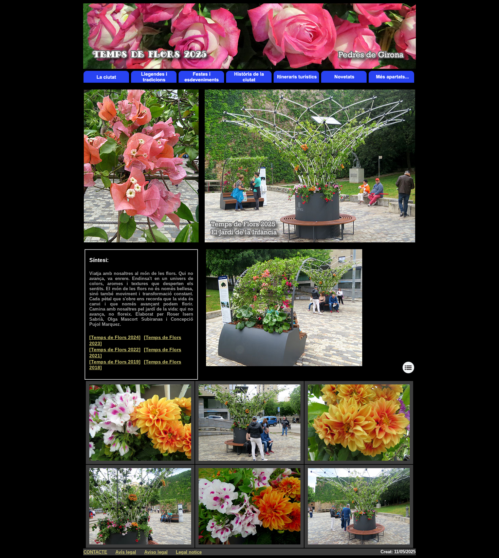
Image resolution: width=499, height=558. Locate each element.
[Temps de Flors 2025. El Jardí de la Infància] (284, 364)
